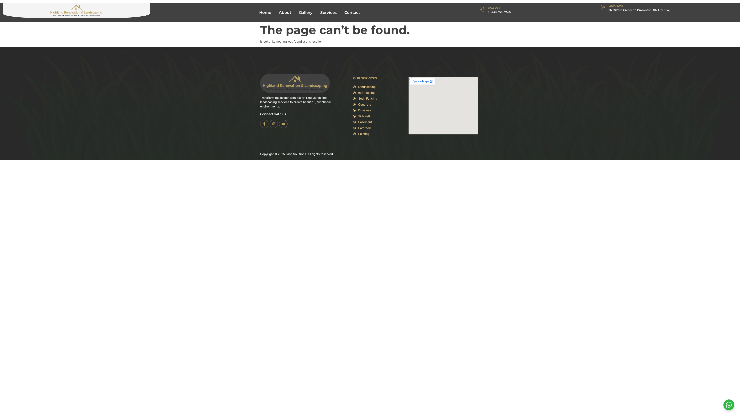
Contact (352, 12)
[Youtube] (283, 124)
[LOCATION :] (602, 7)
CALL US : (494, 7)
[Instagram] (274, 124)
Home (265, 12)
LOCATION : (616, 5)
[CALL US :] (482, 9)
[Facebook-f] (264, 124)
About (285, 12)
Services (328, 12)
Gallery (306, 12)
